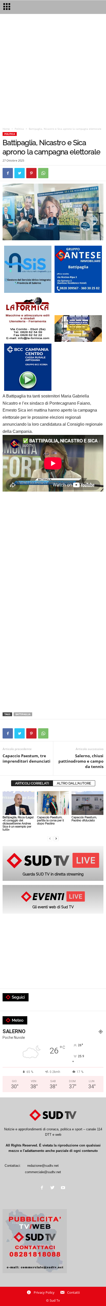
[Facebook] (43, 1188)
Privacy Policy (44, 1292)
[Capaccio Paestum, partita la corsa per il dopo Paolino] (53, 803)
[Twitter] (53, 1188)
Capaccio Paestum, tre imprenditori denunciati (26, 758)
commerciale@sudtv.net (43, 1172)
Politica (19, 129)
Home (6, 129)
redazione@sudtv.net (43, 1166)
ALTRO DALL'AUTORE (74, 783)
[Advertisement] (53, 71)
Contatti (73, 1292)
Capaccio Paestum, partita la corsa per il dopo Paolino (50, 820)
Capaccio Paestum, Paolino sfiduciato (84, 819)
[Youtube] (63, 1188)
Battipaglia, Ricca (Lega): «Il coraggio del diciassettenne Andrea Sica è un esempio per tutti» (18, 823)
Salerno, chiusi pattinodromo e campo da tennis (80, 761)
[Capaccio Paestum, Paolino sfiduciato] (87, 803)
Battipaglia (22, 714)
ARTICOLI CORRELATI (32, 783)
